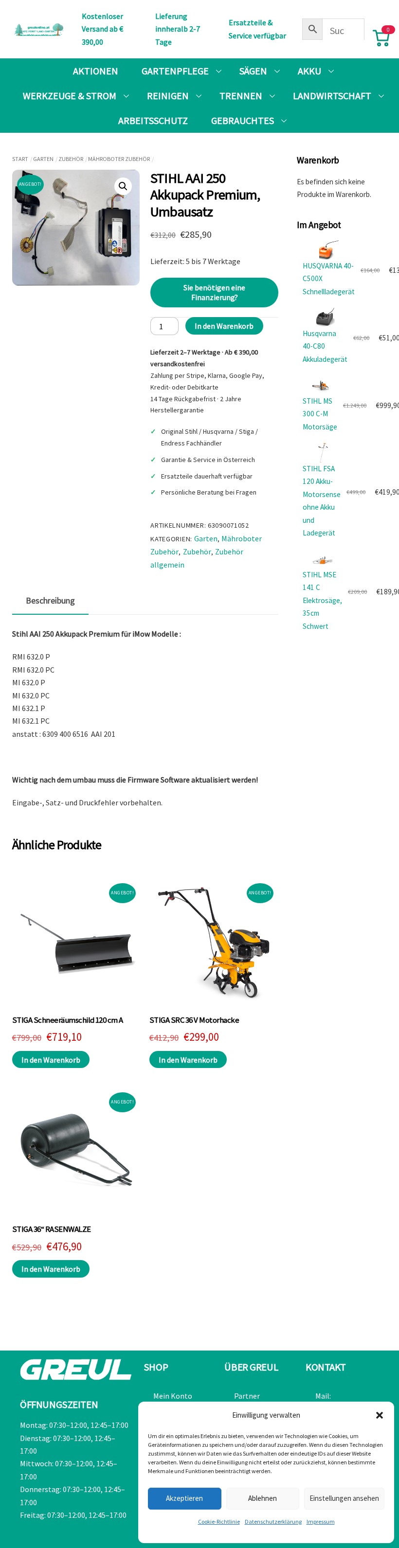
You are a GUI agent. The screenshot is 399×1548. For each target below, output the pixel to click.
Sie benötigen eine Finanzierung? (214, 292)
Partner (247, 1396)
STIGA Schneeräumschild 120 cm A (67, 1020)
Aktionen (95, 71)
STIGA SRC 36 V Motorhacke (194, 1020)
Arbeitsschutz (153, 120)
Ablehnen (262, 1498)
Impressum (321, 1521)
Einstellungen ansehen (344, 1498)
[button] (379, 1415)
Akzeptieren (184, 1498)
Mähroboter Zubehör (119, 158)
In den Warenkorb (224, 326)
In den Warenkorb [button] (50, 1060)
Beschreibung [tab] (50, 600)
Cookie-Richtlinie (219, 1521)
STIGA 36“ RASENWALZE (51, 1229)
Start (20, 158)
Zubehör (70, 158)
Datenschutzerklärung (273, 1521)
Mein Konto (172, 1396)
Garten (43, 158)
